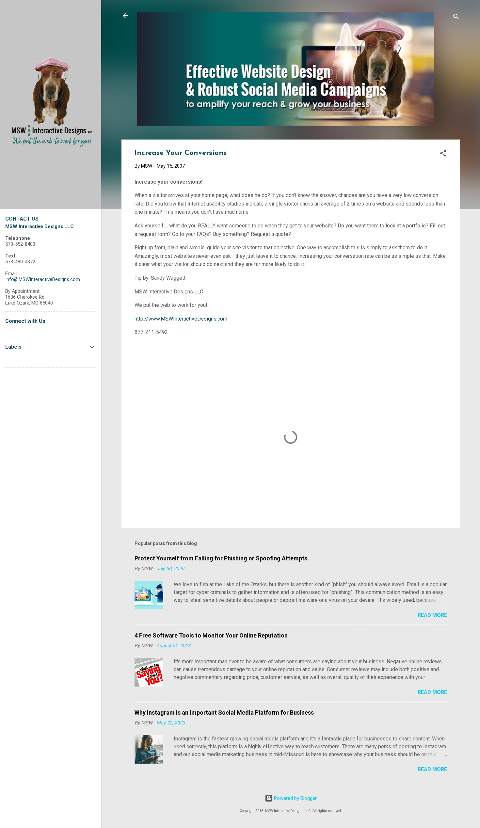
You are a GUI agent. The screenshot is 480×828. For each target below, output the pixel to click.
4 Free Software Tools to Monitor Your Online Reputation (211, 635)
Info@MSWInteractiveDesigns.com (42, 279)
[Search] (456, 18)
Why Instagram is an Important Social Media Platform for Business (224, 712)
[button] (443, 154)
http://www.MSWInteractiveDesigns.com (181, 319)
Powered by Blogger (295, 798)
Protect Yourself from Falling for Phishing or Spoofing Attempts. (222, 558)
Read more (432, 615)
